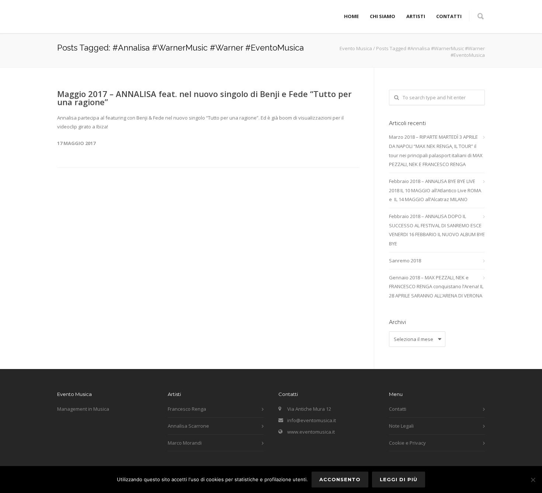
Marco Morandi (185, 442)
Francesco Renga (187, 409)
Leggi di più (398, 479)
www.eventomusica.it (311, 431)
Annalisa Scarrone (188, 426)
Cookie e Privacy (407, 442)
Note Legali (401, 426)
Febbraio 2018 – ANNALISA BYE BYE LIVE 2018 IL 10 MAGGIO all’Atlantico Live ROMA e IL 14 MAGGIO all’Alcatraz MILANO (435, 190)
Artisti (415, 16)
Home (351, 16)
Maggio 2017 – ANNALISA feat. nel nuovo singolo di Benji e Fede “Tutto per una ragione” (204, 97)
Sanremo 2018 (405, 260)
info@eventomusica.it (311, 420)
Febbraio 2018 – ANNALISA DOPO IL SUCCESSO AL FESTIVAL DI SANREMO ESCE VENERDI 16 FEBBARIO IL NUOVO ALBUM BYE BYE (437, 230)
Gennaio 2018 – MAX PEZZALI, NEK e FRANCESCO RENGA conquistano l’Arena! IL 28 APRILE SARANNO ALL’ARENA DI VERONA (436, 286)
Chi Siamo (382, 16)
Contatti (449, 16)
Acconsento (340, 479)
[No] (532, 479)
